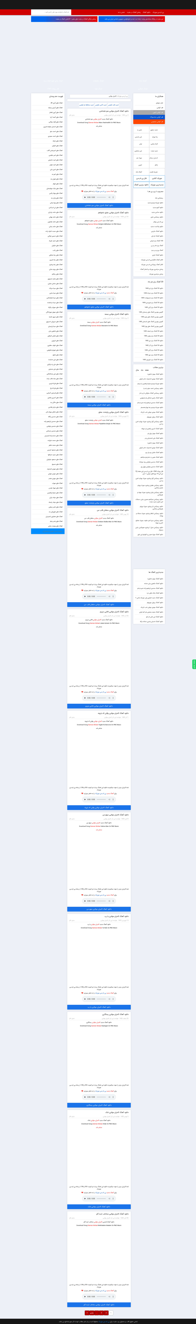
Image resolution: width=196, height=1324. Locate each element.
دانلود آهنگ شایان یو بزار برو (154, 452)
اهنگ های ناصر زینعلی (55, 507)
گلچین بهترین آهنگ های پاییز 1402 (152, 317)
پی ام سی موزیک (38, 4)
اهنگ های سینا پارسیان (55, 326)
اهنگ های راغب (57, 250)
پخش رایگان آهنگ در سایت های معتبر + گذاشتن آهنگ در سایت (76, 19)
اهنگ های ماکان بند (56, 402)
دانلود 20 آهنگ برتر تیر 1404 (154, 288)
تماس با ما (121, 12)
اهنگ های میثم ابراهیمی (54, 493)
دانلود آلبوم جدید (158, 207)
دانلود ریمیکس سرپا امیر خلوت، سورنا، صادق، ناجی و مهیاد (149, 521)
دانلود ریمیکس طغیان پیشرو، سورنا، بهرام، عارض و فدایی (150, 486)
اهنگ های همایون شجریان (54, 516)
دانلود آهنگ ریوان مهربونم (155, 417)
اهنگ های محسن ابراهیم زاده (53, 421)
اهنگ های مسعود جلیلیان (54, 459)
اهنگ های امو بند (57, 174)
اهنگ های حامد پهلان (55, 217)
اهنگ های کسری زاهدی (55, 398)
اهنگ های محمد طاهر (55, 445)
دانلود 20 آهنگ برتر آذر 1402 (154, 345)
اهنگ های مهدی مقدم (55, 478)
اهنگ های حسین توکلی (55, 236)
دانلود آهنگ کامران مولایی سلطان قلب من (113, 510)
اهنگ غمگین (143, 88)
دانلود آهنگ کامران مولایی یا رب (117, 916)
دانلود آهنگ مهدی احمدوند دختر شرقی (151, 379)
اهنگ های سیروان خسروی (54, 321)
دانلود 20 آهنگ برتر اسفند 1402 (153, 331)
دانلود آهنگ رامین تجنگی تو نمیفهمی (151, 398)
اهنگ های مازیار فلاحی (55, 407)
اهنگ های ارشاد (57, 141)
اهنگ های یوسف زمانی (55, 526)
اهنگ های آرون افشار (55, 112)
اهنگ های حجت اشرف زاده (54, 231)
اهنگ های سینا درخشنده (54, 302)
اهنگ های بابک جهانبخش (54, 188)
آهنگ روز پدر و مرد (157, 250)
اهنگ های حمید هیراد (55, 241)
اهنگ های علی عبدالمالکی (54, 374)
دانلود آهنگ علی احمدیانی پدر (154, 438)
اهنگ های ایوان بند (56, 179)
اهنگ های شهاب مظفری (55, 345)
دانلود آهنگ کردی (157, 255)
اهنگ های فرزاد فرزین (55, 383)
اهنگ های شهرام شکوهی (54, 350)
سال (137, 370)
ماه (142, 370)
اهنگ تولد (98, 88)
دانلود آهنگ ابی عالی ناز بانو (154, 617)
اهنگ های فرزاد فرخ (56, 388)
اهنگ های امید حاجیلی (55, 160)
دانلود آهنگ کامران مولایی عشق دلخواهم (113, 212)
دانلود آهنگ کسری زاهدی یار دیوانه (152, 429)
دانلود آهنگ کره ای (157, 236)
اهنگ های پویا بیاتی (56, 203)
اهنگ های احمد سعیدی (55, 136)
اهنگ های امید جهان (56, 165)
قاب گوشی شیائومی (157, 122)
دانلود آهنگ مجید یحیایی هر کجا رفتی (151, 612)
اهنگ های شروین (57, 340)
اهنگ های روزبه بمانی (55, 269)
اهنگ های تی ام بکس (55, 207)
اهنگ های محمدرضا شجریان (53, 436)
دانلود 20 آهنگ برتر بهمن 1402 (153, 336)
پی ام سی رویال (158, 222)
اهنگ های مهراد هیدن (55, 488)
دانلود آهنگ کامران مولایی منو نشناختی (114, 111)
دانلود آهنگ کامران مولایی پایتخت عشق (114, 412)
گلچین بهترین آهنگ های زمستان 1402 (151, 312)
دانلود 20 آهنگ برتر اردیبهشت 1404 (152, 298)
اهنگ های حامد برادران (55, 212)
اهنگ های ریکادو (57, 274)
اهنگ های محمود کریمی (54, 450)
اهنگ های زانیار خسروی (55, 279)
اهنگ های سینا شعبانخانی (54, 298)
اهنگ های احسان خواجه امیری (52, 127)
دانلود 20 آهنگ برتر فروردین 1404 (152, 302)
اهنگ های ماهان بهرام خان (54, 412)
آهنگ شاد (143, 80)
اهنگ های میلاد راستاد (55, 502)
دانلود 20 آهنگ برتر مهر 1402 (154, 355)
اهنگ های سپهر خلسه (55, 317)
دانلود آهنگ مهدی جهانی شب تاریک (152, 412)
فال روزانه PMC (53, 88)
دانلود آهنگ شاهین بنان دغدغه (153, 583)
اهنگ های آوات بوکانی (55, 122)
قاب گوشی (160, 108)
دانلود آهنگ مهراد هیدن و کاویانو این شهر (150, 534)
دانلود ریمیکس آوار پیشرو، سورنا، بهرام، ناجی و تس (149, 422)
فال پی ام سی (141, 178)
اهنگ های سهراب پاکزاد (55, 307)
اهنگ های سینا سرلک (55, 288)
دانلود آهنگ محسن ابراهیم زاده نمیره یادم (150, 402)
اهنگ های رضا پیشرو (55, 264)
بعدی (92, 1313)
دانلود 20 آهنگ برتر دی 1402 (154, 340)
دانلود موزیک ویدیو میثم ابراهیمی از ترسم (150, 383)
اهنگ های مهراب (57, 483)
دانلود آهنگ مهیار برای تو (155, 433)
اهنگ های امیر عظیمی (55, 155)
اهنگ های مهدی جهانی (55, 474)
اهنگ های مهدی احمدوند (54, 469)
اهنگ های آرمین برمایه (55, 108)
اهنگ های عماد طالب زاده (54, 378)
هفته (147, 370)
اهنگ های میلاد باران (55, 497)
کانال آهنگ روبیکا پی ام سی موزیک (152, 264)
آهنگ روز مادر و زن (157, 245)
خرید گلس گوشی (101, 105)
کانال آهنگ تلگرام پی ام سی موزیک (152, 260)
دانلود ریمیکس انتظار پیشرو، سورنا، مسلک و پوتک (149, 514)
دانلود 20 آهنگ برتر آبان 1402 (154, 350)
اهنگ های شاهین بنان (55, 331)
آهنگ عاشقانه (98, 80)
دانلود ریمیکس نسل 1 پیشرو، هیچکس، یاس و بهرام (149, 528)
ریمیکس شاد (159, 198)
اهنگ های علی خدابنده (55, 359)
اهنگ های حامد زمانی (55, 226)
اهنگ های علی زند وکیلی (54, 364)
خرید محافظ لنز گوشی (86, 105)
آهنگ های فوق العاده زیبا (53, 80)
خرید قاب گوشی (113, 105)
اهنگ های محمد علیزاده (55, 440)
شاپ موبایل (159, 103)
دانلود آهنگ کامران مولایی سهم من (116, 814)
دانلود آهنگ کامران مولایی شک (117, 1112)
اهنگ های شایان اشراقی (55, 336)
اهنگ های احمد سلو (56, 131)
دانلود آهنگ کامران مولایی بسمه (117, 314)
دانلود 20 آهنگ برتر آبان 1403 (154, 307)
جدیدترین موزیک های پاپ (157, 185)
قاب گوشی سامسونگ (156, 117)
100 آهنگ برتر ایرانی (156, 241)
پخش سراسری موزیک (156, 274)
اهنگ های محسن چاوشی (54, 426)
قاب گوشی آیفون (158, 112)
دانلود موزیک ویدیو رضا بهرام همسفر (152, 407)
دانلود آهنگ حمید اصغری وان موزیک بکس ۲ (149, 598)
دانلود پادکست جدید (157, 226)
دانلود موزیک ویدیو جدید (155, 203)
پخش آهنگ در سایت (134, 12)
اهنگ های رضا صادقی (55, 255)
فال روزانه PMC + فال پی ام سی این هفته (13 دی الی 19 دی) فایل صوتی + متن (149, 472)
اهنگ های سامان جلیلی (55, 283)
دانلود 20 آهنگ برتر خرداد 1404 (153, 293)
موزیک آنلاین (157, 178)
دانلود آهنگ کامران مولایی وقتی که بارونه (113, 713)
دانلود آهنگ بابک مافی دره (155, 593)
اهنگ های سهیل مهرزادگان (54, 312)
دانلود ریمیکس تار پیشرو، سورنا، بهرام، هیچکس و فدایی (151, 507)
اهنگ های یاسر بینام (56, 521)
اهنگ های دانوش (57, 245)
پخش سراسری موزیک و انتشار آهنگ (151, 269)
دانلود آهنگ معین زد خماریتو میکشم (152, 457)
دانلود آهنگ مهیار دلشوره (155, 374)
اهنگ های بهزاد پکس (55, 193)
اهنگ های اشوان (57, 146)
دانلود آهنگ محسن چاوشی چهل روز (152, 467)
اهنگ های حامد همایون (55, 222)
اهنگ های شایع (57, 355)
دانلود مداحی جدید (157, 212)
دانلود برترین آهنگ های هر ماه (141, 185)
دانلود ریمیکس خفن (157, 217)
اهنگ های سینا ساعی (55, 293)
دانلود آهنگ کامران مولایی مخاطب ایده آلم (112, 1214)
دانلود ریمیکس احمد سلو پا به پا (153, 388)
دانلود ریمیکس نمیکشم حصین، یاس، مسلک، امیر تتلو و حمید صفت (149, 500)
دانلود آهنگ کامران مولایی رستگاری (115, 1014)
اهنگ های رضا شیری (56, 260)
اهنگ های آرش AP (56, 103)
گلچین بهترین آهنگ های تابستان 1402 (151, 321)
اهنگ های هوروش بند (55, 512)
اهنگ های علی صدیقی (55, 369)
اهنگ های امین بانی (56, 169)
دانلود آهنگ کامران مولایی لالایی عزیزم (114, 611)
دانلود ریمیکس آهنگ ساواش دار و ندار (151, 393)
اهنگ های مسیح (57, 464)
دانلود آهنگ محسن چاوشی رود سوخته (151, 462)
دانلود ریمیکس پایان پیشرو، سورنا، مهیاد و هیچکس (150, 493)
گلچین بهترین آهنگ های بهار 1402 (152, 326)
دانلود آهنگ (146, 12)
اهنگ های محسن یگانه (55, 417)
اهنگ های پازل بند (56, 198)
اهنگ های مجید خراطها (55, 455)
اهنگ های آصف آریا (56, 117)
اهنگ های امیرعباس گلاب (54, 150)
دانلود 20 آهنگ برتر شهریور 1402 (153, 359)
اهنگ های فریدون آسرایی (54, 393)
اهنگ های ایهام (57, 184)
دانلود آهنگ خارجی (157, 231)
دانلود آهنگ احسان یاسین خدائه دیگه (151, 621)
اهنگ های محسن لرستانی (54, 431)
